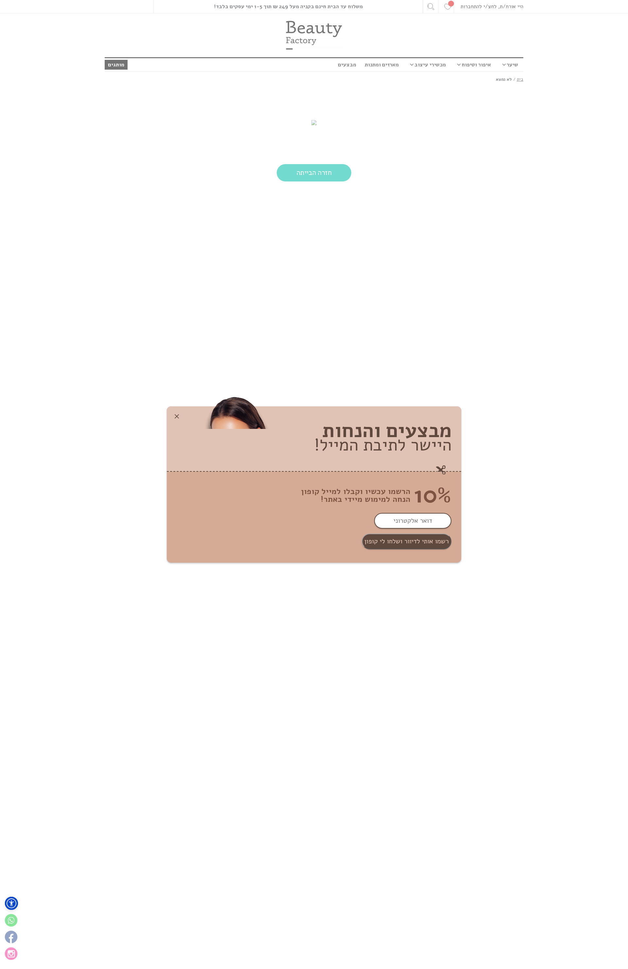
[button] (11, 903)
